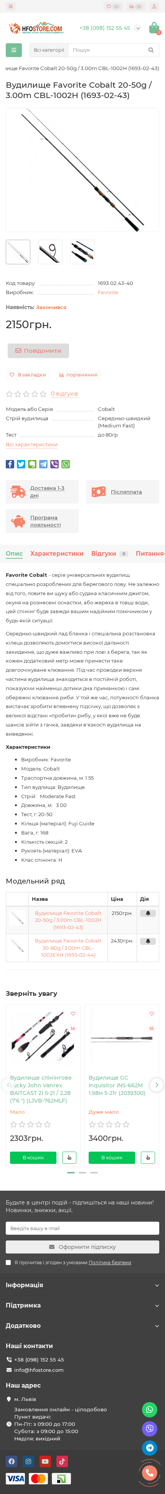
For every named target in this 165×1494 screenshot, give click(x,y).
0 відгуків (64, 393)
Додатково (23, 1325)
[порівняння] (73, 1028)
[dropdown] (11, 6)
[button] (71, 1172)
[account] (154, 6)
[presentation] (8, 1084)
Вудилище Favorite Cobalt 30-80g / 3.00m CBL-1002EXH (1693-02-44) (68, 948)
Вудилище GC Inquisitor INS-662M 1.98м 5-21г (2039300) (117, 1085)
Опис (14, 553)
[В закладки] (73, 1013)
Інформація (24, 1285)
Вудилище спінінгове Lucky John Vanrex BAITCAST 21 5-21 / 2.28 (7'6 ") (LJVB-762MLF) (41, 1089)
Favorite (108, 292)
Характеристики (57, 553)
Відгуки (108, 553)
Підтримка (23, 1305)
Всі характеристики (32, 444)
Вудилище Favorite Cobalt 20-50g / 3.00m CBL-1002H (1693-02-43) (68, 920)
